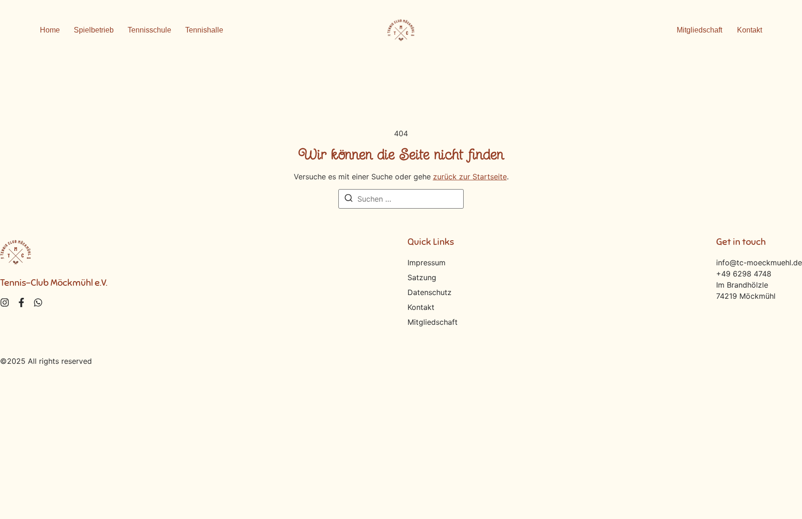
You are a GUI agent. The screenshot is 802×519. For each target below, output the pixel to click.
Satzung (421, 277)
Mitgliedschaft (432, 322)
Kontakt (420, 307)
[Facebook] (21, 302)
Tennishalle (204, 30)
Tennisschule (149, 30)
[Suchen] (348, 199)
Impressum (426, 262)
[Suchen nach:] (401, 199)
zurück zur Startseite (470, 176)
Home (50, 30)
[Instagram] (4, 302)
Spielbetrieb (94, 30)
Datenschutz (429, 292)
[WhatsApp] (38, 302)
